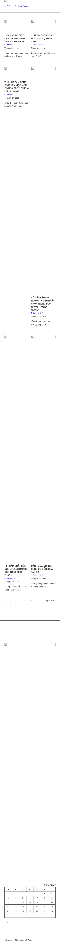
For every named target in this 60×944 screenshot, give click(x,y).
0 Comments (9, 44)
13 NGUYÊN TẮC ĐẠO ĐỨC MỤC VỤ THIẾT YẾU (42, 38)
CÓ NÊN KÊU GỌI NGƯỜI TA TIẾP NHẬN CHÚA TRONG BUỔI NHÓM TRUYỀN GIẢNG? (42, 303)
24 (8, 911)
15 (44, 902)
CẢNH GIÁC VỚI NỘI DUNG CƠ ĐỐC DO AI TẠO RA (42, 568)
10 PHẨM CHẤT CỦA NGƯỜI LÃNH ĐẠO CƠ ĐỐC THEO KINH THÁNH (16, 570)
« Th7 (7, 922)
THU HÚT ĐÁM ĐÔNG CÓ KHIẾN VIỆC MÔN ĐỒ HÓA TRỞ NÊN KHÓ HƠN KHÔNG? (16, 87)
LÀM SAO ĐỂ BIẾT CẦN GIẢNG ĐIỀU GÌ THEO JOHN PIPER (15, 38)
